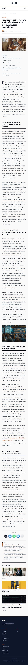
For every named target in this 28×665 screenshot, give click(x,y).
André (5, 31)
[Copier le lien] (22, 536)
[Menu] (24, 8)
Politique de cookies (6, 653)
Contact (16, 631)
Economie (13, 13)
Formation (4, 636)
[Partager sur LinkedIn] (18, 536)
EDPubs (3, 8)
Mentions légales (5, 646)
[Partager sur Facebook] (10, 536)
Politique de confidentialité (5, 650)
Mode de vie (4, 641)
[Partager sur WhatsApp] (14, 536)
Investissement (5, 638)
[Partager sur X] (6, 536)
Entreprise (4, 634)
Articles (8, 13)
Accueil (3, 13)
